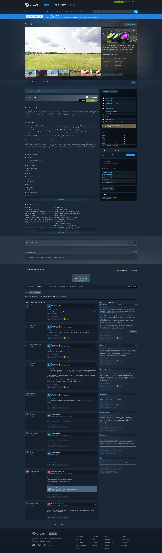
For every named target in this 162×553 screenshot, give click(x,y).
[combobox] (113, 11)
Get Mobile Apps (125, 539)
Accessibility (108, 539)
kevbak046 (33, 393)
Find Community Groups (108, 182)
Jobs (93, 539)
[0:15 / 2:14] (63, 48)
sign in (126, 1)
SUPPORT (71, 5)
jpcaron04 (32, 363)
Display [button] (81, 286)
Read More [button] (133, 331)
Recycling (94, 545)
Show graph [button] (131, 286)
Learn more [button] (130, 155)
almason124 (33, 325)
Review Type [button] (29, 286)
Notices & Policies (110, 542)
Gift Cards (78, 548)
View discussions (106, 179)
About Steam (79, 536)
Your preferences (133, 270)
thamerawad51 (34, 433)
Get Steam (123, 536)
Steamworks (79, 542)
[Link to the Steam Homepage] (31, 6)
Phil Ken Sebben (34, 471)
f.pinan (32, 414)
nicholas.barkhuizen (35, 344)
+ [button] (122, 74)
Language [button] (52, 286)
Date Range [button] (62, 286)
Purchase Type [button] (41, 286)
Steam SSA (79, 539)
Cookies (107, 545)
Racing (110, 74)
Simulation (105, 74)
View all (135, 251)
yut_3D (32, 452)
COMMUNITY (55, 5)
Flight (119, 74)
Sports (115, 74)
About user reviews (122, 270)
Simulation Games (36, 22)
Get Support (124, 542)
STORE (46, 5)
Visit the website (106, 172)
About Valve (95, 536)
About (63, 5)
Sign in (28, 82)
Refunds (107, 548)
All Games (27, 22)
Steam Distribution (81, 545)
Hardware (94, 542)
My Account (124, 545)
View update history (107, 174)
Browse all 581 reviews (61, 524)
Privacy (107, 536)
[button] (28, 12)
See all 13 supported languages (110, 145)
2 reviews (32, 327)
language (133, 1)
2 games (32, 454)
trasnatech (118, 64)
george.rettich (34, 503)
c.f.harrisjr (33, 305)
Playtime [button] (72, 286)
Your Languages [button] (34, 292)
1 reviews (32, 306)
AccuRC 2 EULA (106, 127)
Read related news (107, 177)
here (54, 257)
